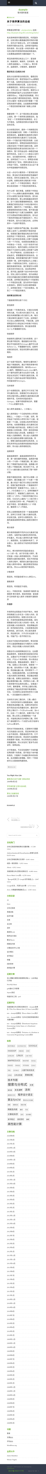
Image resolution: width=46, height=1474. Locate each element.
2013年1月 (10, 1212)
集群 (27, 1119)
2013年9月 (10, 1188)
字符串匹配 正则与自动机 (16, 786)
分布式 (10, 1075)
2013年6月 (10, 1192)
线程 (9, 1105)
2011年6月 (10, 1279)
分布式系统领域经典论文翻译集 (18, 847)
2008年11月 (11, 1391)
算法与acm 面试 (28, 1100)
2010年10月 (11, 1307)
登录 (8, 1433)
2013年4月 (10, 1199)
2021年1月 (10, 1144)
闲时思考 (10, 964)
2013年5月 (10, 1196)
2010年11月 (11, 1303)
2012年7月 (10, 1235)
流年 (8, 928)
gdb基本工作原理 (13, 988)
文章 (10, 1437)
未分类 (9, 924)
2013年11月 (11, 1180)
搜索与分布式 (17, 1084)
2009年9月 (10, 1351)
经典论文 (15, 1105)
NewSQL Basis (12, 984)
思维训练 (10, 912)
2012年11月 (11, 1219)
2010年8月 (10, 1311)
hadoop (12, 1050)
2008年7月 (10, 1407)
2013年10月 (11, 1184)
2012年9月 (10, 1227)
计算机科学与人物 (13, 948)
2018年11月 (11, 1160)
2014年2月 (10, 1176)
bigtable (11, 1046)
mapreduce (14, 1060)
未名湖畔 (18, 1090)
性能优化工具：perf (14, 996)
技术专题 (10, 916)
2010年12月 (11, 1299)
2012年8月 (10, 1231)
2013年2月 (10, 1207)
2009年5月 (10, 1367)
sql (9, 1070)
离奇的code (11, 932)
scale (33, 1065)
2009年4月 (10, 1371)
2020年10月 (11, 1152)
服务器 (10, 1090)
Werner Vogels (12, 1459)
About (9, 867)
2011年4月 (10, 1287)
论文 (22, 1114)
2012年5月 (10, 1243)
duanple (23, 10)
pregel (17, 1065)
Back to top (33, 1471)
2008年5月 (10, 1415)
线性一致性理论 (12, 863)
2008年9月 (10, 1399)
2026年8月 (10, 1136)
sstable (16, 1070)
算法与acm (10, 17)
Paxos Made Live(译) (14, 875)
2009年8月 (10, 1355)
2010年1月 (10, 1335)
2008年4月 (10, 1419)
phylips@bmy (27, 30)
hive (28, 1051)
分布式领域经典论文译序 (16, 859)
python (26, 1065)
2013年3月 (10, 1204)
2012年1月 (10, 1251)
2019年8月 (10, 1156)
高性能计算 (11, 968)
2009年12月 (11, 1339)
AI (8, 900)
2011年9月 (10, 1267)
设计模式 (10, 952)
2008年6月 (10, 1411)
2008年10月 (11, 1395)
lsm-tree (29, 1056)
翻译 (21, 1109)
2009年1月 (10, 1383)
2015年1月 (10, 1172)
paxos (10, 1065)
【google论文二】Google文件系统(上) (20, 879)
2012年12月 (11, 1215)
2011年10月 (11, 1263)
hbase (21, 1051)
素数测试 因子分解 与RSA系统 (18, 779)
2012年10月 (11, 1223)
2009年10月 (11, 1347)
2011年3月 (10, 1291)
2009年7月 (10, 1359)
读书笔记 (10, 956)
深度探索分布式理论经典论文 (17, 871)
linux (8, 904)
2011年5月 (10, 1283)
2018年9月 (10, 1164)
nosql (33, 1061)
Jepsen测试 (11, 992)
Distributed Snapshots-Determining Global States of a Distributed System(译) (22, 1026)
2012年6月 (10, 1239)
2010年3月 (10, 1331)
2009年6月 (10, 1363)
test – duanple (11, 1013)
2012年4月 (10, 1247)
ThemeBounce (10, 1468)
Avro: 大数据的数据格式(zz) (17, 890)
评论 (10, 1441)
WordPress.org (12, 1445)
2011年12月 (11, 1255)
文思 (8, 920)
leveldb (11, 1056)
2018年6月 (10, 1168)
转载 (8, 960)
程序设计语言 (12, 936)
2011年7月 (10, 1275)
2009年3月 (10, 1375)
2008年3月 (10, 1423)
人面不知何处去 (28, 1070)
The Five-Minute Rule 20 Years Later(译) (23, 1009)
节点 (26, 1109)
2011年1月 (10, 1295)
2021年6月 (10, 1140)
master (26, 1061)
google (33, 1045)
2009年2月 (10, 1379)
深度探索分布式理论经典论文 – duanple (21, 1007)
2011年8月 (10, 1271)
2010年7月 (10, 1315)
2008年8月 (10, 1403)
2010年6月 (10, 1319)
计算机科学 (13, 1114)
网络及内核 (11, 944)
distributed (22, 1046)
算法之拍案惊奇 (13, 793)
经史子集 (23, 1105)
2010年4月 (10, 1327)
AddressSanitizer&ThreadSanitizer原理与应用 (22, 853)
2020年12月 (11, 1148)
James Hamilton (12, 1456)
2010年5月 (10, 1323)
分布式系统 (11, 908)
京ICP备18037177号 (16, 1471)
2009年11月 (11, 1343)
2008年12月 (11, 1387)
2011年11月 (11, 1259)
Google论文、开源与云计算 (16, 886)
